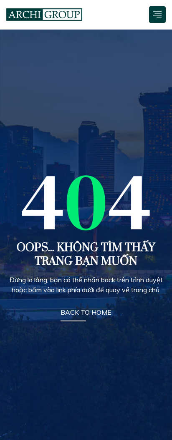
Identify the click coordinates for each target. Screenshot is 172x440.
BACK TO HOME (86, 312)
